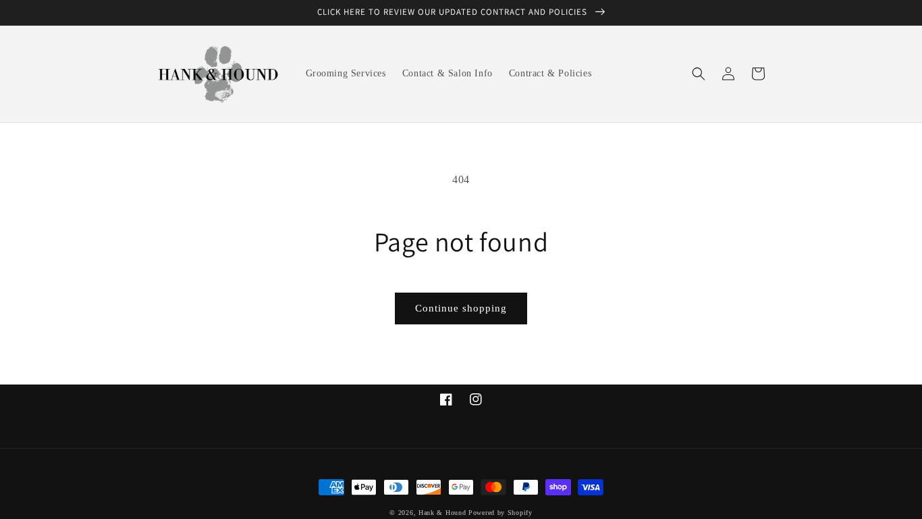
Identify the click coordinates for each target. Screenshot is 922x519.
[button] (698, 74)
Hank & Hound (442, 512)
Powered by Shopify (500, 512)
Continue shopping (461, 308)
